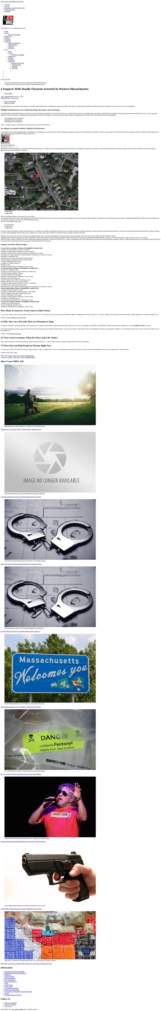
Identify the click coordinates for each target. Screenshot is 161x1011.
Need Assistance (9, 976)
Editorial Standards (10, 978)
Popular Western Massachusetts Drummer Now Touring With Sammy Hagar (23, 841)
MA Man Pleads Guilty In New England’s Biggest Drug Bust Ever (20, 631)
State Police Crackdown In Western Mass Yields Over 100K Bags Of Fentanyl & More (26, 963)
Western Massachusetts (27, 356)
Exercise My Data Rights (11, 990)
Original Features (30, 357)
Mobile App (8, 36)
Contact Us (7, 41)
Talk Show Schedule (14, 35)
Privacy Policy (8, 986)
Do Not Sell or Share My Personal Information (18, 991)
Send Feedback (12, 45)
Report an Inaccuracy (10, 981)
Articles (10, 357)
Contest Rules (8, 985)
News (22, 357)
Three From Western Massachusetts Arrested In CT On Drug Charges (21, 564)
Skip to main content (7, 1)
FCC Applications (9, 980)
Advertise (11, 46)
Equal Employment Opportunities (14, 971)
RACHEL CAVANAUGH (18, 317)
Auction (6, 6)
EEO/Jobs (11, 48)
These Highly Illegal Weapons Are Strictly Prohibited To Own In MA (21, 909)
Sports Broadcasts (9, 9)
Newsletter (7, 40)
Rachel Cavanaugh (15, 334)
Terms (6, 983)
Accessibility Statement (11, 988)
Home (6, 31)
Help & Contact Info (14, 43)
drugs (14, 356)
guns (18, 356)
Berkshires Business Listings (12, 995)
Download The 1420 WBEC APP (14, 8)
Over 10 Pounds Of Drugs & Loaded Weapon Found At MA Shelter (21, 774)
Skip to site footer (18, 1)
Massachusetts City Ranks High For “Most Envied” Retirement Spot (21, 429)
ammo (10, 356)
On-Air (6, 33)
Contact (6, 993)
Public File (7, 975)
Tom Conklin (5, 96)
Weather (6, 38)
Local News (16, 357)
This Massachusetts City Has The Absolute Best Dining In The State (21, 497)
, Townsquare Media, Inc (18, 1009)
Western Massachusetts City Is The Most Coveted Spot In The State (21, 707)
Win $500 (7, 11)
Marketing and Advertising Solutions (15, 973)
